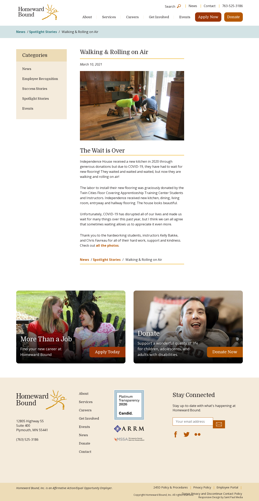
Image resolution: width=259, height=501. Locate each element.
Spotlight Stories (43, 32)
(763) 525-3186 (27, 439)
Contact (209, 6)
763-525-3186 (232, 6)
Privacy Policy (202, 487)
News (193, 6)
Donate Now (224, 352)
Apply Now (208, 17)
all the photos (107, 245)
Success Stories (34, 89)
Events (184, 17)
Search (170, 6)
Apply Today (107, 352)
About (87, 17)
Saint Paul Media (233, 497)
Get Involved (159, 17)
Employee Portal (227, 487)
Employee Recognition (40, 79)
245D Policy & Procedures (170, 487)
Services (109, 17)
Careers (132, 17)
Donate (233, 17)
